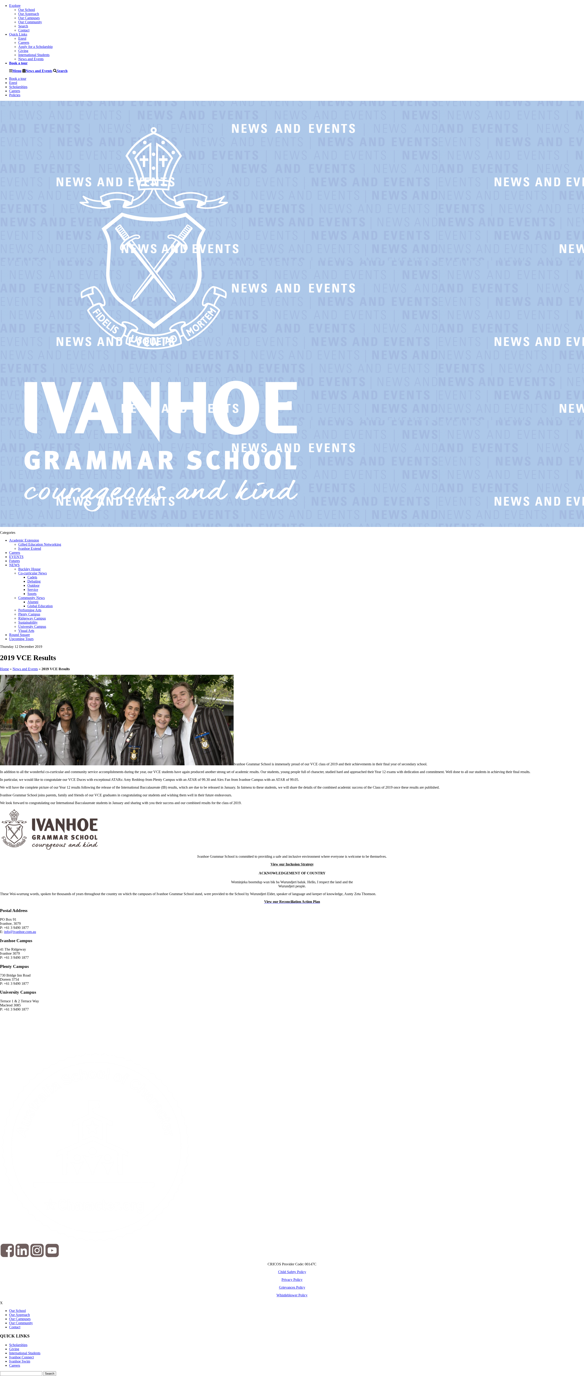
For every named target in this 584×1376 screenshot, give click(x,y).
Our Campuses (29, 18)
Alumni (32, 602)
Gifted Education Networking (39, 544)
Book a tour (17, 79)
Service (32, 590)
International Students (34, 55)
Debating (34, 581)
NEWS (14, 565)
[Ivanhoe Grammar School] (161, 525)
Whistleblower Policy (292, 1295)
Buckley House (29, 569)
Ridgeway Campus (32, 618)
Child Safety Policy (292, 1272)
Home (4, 669)
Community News (31, 598)
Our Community (30, 22)
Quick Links (18, 34)
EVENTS (16, 557)
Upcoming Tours (21, 639)
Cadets (32, 577)
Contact (23, 30)
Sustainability (28, 622)
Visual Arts (26, 631)
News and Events (31, 59)
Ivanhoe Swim (19, 1361)
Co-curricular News (32, 573)
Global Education (40, 606)
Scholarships (18, 87)
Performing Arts (29, 610)
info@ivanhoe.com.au (20, 932)
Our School (26, 10)
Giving (23, 51)
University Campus (32, 626)
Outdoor (33, 585)
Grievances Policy (292, 1287)
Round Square (19, 635)
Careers (23, 42)
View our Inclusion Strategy (292, 864)
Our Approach (28, 14)
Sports (31, 594)
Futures (14, 561)
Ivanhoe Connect (21, 1357)
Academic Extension (24, 540)
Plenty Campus (29, 614)
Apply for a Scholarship (35, 47)
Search (23, 26)
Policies (14, 95)
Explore (15, 6)
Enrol (22, 38)
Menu (16, 71)
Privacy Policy (292, 1280)
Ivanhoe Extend (29, 548)
